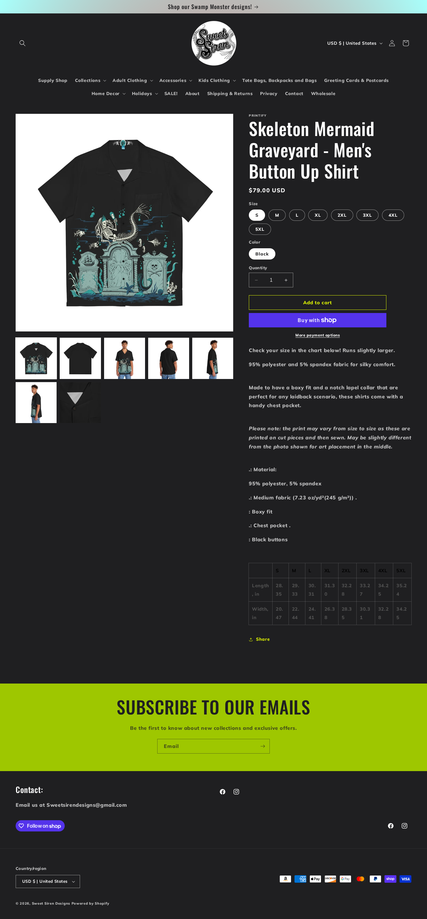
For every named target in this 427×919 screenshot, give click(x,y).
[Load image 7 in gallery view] (80, 402)
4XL (393, 215)
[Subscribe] (262, 746)
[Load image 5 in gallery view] (212, 358)
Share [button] (263, 639)
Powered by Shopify (90, 903)
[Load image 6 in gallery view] (36, 402)
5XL (259, 229)
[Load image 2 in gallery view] (80, 358)
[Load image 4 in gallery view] (168, 358)
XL (318, 215)
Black (262, 254)
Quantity (258, 267)
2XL (342, 215)
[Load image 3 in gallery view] (124, 358)
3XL (367, 215)
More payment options (317, 335)
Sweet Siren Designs (51, 903)
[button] (22, 43)
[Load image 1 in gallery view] (36, 358)
